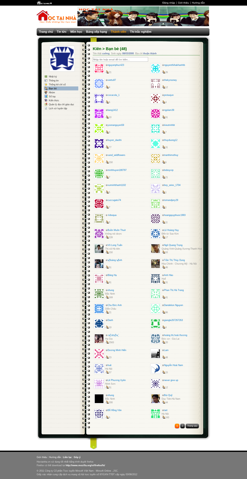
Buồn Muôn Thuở (117, 230)
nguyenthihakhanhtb (174, 65)
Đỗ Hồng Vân (115, 410)
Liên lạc (67, 457)
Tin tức (62, 31)
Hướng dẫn (198, 2)
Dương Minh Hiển (117, 350)
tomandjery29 (171, 200)
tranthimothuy (171, 155)
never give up (171, 380)
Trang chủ (46, 31)
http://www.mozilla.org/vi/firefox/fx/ (85, 465)
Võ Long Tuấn (115, 245)
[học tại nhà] (44, 3)
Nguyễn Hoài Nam (173, 365)
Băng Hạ (112, 275)
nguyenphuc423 (116, 65)
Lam (166, 350)
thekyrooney (170, 80)
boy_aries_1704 (172, 185)
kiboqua (112, 215)
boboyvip (168, 170)
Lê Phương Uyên (117, 380)
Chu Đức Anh (115, 305)
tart (165, 410)
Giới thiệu (183, 2)
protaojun (169, 95)
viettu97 (112, 80)
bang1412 (113, 110)
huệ (109, 365)
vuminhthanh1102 (117, 185)
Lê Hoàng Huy (171, 230)
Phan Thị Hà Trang (174, 290)
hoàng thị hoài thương (175, 335)
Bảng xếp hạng (96, 31)
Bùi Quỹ (168, 395)
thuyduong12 (170, 140)
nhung (111, 290)
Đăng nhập (168, 2)
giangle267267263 (173, 320)
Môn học (76, 31)
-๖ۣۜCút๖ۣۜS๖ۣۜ (113, 335)
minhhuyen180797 (117, 170)
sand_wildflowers (116, 155)
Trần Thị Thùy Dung (174, 260)
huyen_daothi (115, 140)
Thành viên (118, 31)
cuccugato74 (114, 200)
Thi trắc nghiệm (140, 31)
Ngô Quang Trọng (173, 245)
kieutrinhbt (169, 125)
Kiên (97, 48)
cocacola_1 (114, 95)
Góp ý (77, 457)
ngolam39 (169, 110)
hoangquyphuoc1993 (175, 215)
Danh (110, 320)
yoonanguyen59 (116, 125)
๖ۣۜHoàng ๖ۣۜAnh (115, 260)
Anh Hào (168, 275)
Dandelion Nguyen (173, 305)
